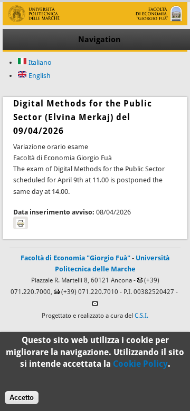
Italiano (39, 62)
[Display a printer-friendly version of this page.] (20, 223)
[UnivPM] (95, 23)
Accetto (22, 398)
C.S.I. (141, 315)
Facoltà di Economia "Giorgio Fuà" (75, 258)
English (39, 76)
